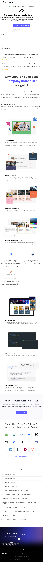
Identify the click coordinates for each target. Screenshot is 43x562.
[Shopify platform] (6, 434)
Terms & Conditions (18, 556)
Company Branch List (16, 6)
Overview (24, 6)
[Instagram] (9, 544)
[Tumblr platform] (18, 449)
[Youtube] (6, 544)
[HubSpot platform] (33, 449)
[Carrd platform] (36, 442)
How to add (31, 6)
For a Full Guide (21, 412)
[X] (18, 544)
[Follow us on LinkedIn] (3, 544)
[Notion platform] (36, 434)
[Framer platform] (14, 442)
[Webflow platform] (29, 434)
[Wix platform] (21, 434)
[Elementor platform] (25, 449)
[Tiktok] (15, 544)
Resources (4, 553)
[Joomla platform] (10, 449)
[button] (19, 539)
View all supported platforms (21, 456)
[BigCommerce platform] (21, 442)
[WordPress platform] (14, 434)
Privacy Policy (26, 556)
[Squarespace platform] (6, 442)
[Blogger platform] (29, 442)
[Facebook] (12, 544)
